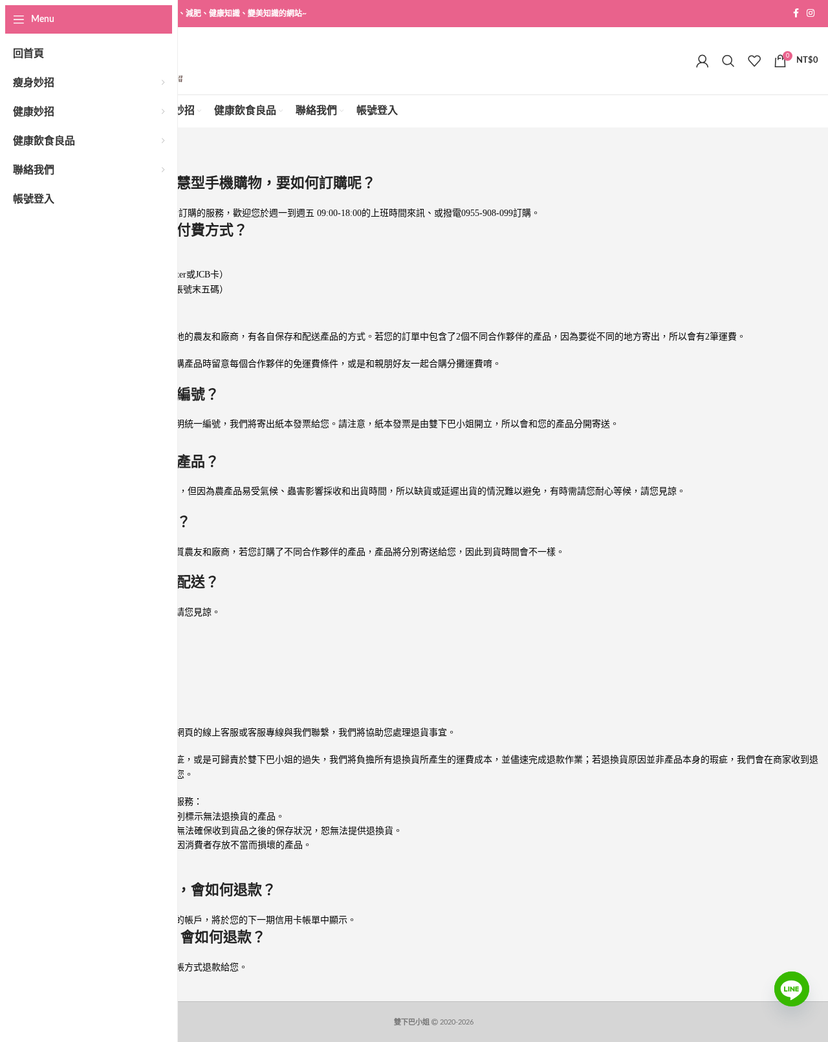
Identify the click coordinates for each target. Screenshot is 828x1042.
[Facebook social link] (796, 14)
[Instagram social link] (810, 14)
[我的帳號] (702, 61)
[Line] (791, 998)
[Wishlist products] (754, 61)
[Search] (728, 61)
